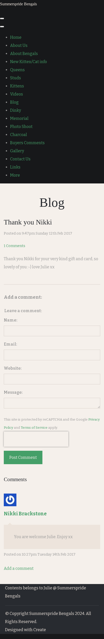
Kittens (17, 86)
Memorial (19, 118)
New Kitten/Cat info (28, 61)
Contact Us (20, 159)
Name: (10, 320)
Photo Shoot (21, 126)
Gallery (17, 150)
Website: (13, 368)
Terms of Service (34, 428)
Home (15, 37)
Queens (17, 69)
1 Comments (14, 246)
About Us (19, 45)
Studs (15, 78)
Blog (14, 102)
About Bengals (24, 53)
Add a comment (19, 568)
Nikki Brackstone (25, 514)
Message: (13, 392)
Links (15, 167)
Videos (16, 94)
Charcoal (18, 134)
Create (39, 629)
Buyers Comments (27, 142)
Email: (10, 344)
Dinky (15, 110)
